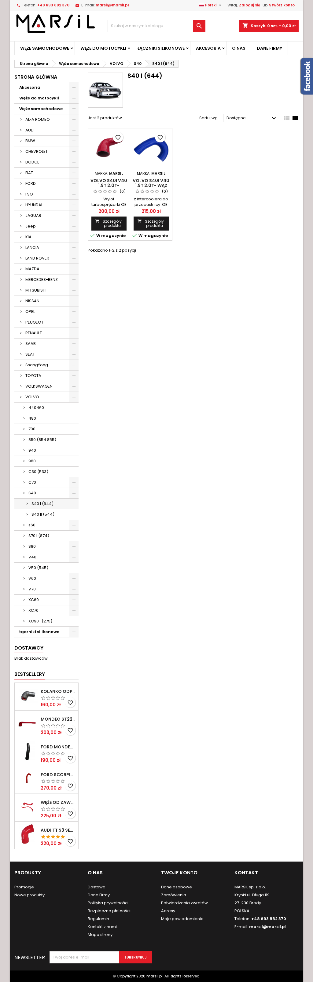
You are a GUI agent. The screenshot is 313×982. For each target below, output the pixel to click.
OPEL (30, 311)
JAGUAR (33, 215)
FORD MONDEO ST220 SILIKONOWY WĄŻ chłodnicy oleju (58, 746)
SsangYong (36, 365)
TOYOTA (33, 375)
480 (32, 418)
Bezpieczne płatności (109, 911)
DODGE (32, 162)
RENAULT (33, 333)
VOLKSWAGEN (39, 386)
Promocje (24, 887)
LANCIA (32, 247)
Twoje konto (179, 872)
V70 (32, 589)
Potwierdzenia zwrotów (184, 903)
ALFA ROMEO (37, 119)
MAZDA (32, 269)
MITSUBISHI (35, 290)
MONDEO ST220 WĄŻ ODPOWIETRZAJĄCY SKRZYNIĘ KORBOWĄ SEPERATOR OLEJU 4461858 (58, 719)
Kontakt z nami (102, 927)
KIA (28, 237)
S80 (32, 546)
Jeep (30, 226)
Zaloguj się (249, 5)
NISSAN (32, 301)
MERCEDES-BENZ (41, 279)
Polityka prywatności (108, 903)
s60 (31, 525)
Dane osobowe (176, 887)
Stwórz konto (282, 5)
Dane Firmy (269, 48)
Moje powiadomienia (182, 919)
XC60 (33, 600)
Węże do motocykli (103, 48)
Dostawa (96, 887)
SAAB (30, 343)
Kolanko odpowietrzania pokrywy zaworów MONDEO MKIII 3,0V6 (58, 691)
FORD (30, 183)
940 (32, 450)
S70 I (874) (38, 536)
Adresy (168, 911)
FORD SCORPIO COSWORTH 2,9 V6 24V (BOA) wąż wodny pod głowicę (58, 774)
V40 (32, 557)
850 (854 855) (42, 440)
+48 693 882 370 (53, 5)
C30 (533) (38, 472)
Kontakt (246, 872)
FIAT (29, 173)
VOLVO (32, 397)
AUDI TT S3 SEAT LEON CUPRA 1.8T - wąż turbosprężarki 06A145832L (58, 830)
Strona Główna (35, 77)
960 (32, 461)
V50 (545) (38, 568)
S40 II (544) (42, 514)
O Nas (238, 48)
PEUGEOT (34, 322)
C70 (32, 482)
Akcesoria (208, 48)
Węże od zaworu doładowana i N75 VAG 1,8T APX (58, 802)
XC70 (33, 610)
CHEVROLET (36, 151)
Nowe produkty (29, 895)
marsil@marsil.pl (112, 5)
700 (31, 429)
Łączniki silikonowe (161, 48)
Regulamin (98, 919)
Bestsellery (29, 674)
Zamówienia (173, 895)
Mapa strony (100, 934)
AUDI (30, 130)
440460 (36, 407)
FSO (29, 194)
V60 (32, 578)
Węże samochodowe (44, 48)
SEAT (30, 354)
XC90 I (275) (40, 621)
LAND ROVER (37, 258)
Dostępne (252, 118)
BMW (30, 141)
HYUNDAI (33, 205)
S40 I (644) (42, 504)
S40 (32, 493)
